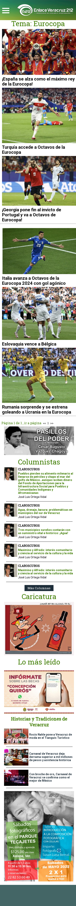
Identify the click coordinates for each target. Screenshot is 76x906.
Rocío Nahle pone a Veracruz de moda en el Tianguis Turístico (50, 736)
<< (44, 423)
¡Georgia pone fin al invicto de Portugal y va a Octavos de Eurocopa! (31, 214)
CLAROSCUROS (29, 469)
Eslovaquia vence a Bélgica (29, 344)
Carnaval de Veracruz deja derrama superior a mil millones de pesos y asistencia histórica (51, 757)
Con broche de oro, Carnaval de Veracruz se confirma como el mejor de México (50, 777)
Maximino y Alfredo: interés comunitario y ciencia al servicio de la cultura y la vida (45, 551)
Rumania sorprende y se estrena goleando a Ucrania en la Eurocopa (36, 410)
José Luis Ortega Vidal (32, 496)
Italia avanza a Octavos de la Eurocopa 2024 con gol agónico (34, 281)
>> (52, 423)
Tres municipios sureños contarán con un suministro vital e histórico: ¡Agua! (44, 531)
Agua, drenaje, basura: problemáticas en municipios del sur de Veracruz (45, 511)
